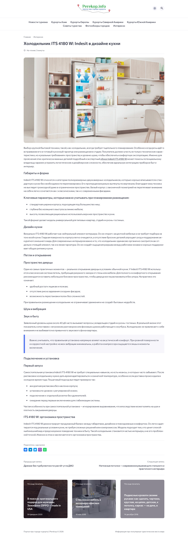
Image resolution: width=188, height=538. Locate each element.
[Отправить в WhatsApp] (45, 450)
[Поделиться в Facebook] (25, 450)
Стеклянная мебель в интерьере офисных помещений (88, 503)
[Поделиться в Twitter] (35, 450)
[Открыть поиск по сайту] (161, 8)
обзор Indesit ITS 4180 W (113, 158)
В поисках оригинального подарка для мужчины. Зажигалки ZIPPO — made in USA (44, 503)
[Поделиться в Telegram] (30, 450)
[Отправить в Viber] (40, 450)
